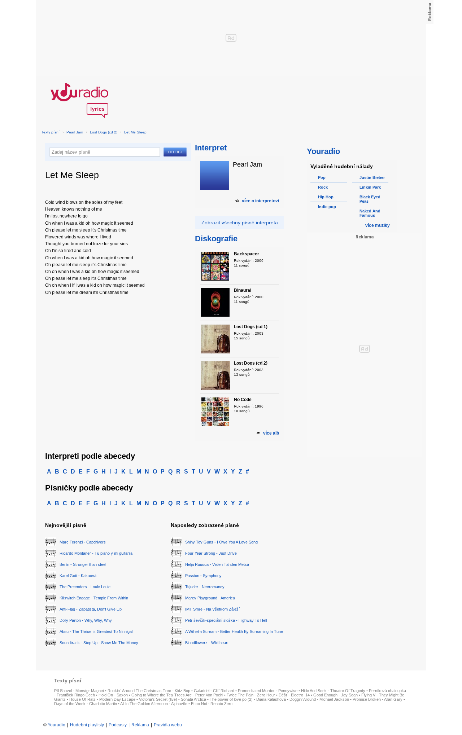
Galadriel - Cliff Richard (214, 690)
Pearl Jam (74, 132)
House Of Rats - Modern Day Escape (102, 699)
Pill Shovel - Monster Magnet (79, 690)
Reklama (140, 724)
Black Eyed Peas (369, 199)
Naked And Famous (369, 213)
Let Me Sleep (135, 132)
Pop (322, 177)
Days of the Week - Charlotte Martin (85, 703)
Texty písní (51, 132)
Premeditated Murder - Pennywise (267, 690)
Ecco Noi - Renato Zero (211, 703)
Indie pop (327, 206)
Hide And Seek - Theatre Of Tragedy (333, 690)
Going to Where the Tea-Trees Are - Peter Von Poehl (177, 695)
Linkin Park (370, 187)
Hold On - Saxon (113, 695)
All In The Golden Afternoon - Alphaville (153, 703)
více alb (271, 433)
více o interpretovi (260, 200)
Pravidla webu (168, 724)
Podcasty (118, 724)
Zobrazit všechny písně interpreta (239, 222)
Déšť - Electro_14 (294, 695)
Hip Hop (326, 197)
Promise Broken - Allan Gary (377, 699)
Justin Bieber (372, 177)
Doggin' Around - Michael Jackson (319, 699)
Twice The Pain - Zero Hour (251, 695)
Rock (323, 187)
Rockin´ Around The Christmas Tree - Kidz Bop (149, 690)
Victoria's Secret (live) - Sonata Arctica (172, 699)
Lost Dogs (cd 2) (103, 132)
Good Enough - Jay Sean (335, 695)
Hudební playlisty (87, 724)
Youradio (56, 724)
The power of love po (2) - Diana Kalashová (248, 699)
